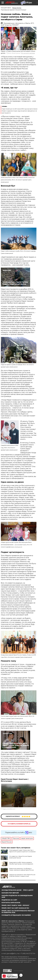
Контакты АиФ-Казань (11, 902)
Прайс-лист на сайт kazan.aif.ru (15, 908)
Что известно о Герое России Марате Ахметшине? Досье (20, 857)
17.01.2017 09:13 (6, 8)
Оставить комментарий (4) (19, 824)
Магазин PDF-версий (10, 893)
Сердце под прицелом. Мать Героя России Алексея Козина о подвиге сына (22, 875)
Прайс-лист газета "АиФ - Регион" (15, 905)
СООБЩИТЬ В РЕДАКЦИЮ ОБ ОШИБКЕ (16, 915)
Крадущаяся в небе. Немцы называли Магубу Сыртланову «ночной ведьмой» (21, 863)
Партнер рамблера (18, 970)
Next (34, 794)
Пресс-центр (28, 890)
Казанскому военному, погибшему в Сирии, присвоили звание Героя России (21, 869)
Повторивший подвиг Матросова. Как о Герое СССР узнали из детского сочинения (22, 850)
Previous (3, 794)
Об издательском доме (11, 890)
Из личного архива (28, 53)
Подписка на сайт (9, 900)
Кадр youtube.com (8, 809)
